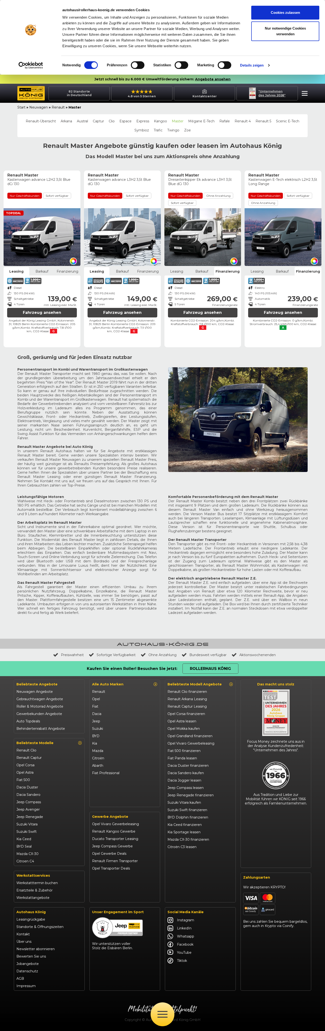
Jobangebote (27, 964)
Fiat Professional (105, 773)
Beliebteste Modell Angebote (194, 684)
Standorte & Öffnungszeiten (40, 927)
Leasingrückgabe (30, 919)
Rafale (224, 121)
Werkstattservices (33, 875)
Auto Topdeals (28, 721)
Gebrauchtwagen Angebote (39, 699)
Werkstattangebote (32, 898)
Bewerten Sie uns (31, 956)
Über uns (23, 941)
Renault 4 (243, 121)
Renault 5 (263, 121)
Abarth (97, 765)
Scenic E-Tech (287, 121)
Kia (94, 743)
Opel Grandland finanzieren (189, 736)
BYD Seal (24, 846)
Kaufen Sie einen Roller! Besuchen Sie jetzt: (132, 668)
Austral (82, 121)
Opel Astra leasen (181, 721)
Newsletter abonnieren (35, 949)
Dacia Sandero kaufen (185, 773)
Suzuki (97, 728)
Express (142, 121)
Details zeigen (252, 65)
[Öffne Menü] (162, 1014)
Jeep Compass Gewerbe (112, 846)
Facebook (185, 944)
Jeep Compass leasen (185, 788)
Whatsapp (185, 936)
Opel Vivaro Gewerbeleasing (115, 824)
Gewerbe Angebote (110, 816)
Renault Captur (29, 758)
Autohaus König (31, 912)
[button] (303, 94)
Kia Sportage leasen (184, 832)
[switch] (137, 65)
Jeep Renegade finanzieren (190, 795)
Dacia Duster (27, 787)
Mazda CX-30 (27, 854)
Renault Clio (26, 750)
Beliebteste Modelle (35, 743)
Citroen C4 (25, 861)
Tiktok (182, 960)
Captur (98, 121)
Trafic (158, 130)
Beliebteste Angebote (37, 684)
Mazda (97, 751)
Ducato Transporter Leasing (115, 839)
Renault (58, 107)
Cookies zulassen (285, 12)
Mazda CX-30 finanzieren (188, 839)
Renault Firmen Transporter (115, 861)
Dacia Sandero (28, 795)
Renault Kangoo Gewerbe (113, 831)
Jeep (96, 721)
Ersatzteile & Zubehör (34, 890)
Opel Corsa (25, 765)
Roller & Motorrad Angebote (39, 706)
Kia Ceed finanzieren (184, 825)
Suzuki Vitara (27, 824)
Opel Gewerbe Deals (109, 853)
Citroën (98, 758)
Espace (125, 121)
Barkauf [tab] (41, 271)
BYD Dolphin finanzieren (187, 817)
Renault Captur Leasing (187, 706)
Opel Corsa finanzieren (186, 714)
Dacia (96, 714)
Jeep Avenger (28, 809)
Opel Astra (25, 772)
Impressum (26, 986)
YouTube (184, 952)
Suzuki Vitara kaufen (184, 802)
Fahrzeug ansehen (42, 312)
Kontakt (23, 934)
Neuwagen (38, 107)
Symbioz (141, 130)
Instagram (185, 920)
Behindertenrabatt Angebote (40, 728)
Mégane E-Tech (201, 121)
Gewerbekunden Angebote (39, 714)
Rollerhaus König (210, 668)
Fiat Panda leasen (182, 758)
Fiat (95, 706)
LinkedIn (184, 928)
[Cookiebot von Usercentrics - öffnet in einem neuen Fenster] (31, 65)
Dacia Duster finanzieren (188, 765)
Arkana (66, 121)
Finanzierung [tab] (67, 271)
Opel (96, 699)
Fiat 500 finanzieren (184, 751)
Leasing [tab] (16, 271)
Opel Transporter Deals (111, 868)
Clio (112, 121)
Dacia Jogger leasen (184, 780)
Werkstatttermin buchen (37, 883)
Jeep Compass (28, 802)
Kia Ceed (23, 839)
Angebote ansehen (213, 79)
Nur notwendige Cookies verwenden (285, 31)
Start (21, 107)
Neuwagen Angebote (34, 691)
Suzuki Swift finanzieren (187, 810)
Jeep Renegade (29, 817)
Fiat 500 (23, 780)
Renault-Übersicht (41, 121)
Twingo (173, 130)
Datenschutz (27, 971)
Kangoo (160, 121)
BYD (95, 736)
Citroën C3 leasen (182, 847)
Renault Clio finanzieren (187, 691)
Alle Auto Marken (107, 684)
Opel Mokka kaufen (183, 728)
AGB (20, 978)
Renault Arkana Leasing (187, 699)
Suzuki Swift (26, 831)
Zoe (187, 130)
